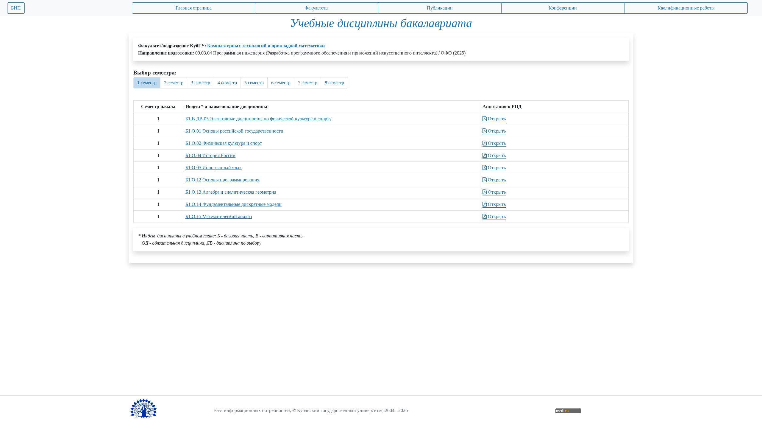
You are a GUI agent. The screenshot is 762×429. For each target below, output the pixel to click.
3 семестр (200, 82)
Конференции (563, 7)
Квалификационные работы (686, 7)
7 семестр (307, 82)
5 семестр (254, 82)
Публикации (440, 7)
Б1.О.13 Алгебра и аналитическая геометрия (230, 192)
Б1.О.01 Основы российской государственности (234, 130)
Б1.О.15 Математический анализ (218, 216)
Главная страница (194, 7)
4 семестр (227, 82)
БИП (16, 7)
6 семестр (281, 82)
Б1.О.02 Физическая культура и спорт (223, 143)
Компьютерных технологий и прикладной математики (266, 45)
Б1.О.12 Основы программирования (222, 179)
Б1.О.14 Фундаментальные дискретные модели (233, 204)
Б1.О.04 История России (210, 155)
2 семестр (173, 82)
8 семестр (334, 82)
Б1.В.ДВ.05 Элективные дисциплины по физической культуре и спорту (258, 118)
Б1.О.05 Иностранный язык (213, 167)
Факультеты (317, 7)
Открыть (496, 118)
